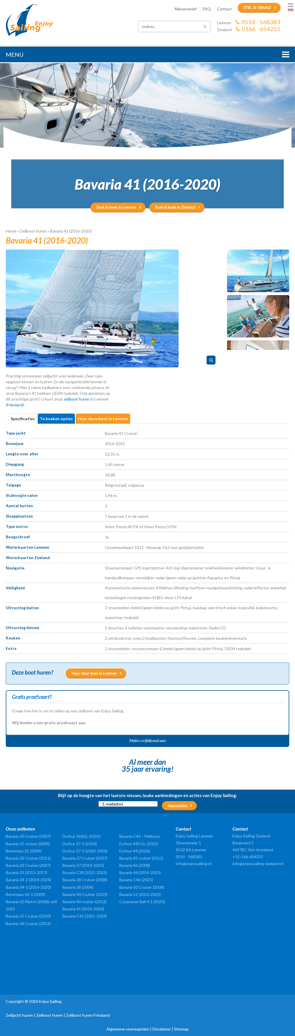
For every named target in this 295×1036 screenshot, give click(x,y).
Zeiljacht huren (19, 1015)
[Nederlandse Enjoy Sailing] (291, 5)
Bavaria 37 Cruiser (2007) (85, 858)
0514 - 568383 (260, 21)
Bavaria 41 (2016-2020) (83, 908)
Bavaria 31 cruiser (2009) (28, 843)
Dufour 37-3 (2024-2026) (85, 850)
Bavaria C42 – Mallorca (139, 836)
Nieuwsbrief (186, 8)
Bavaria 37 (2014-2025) (83, 865)
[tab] (23, 419)
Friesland (15, 404)
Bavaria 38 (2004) (78, 887)
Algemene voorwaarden (127, 1028)
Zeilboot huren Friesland (88, 1015)
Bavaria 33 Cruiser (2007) (28, 865)
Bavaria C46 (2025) (136, 879)
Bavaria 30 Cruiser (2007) (28, 836)
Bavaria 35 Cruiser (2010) (28, 916)
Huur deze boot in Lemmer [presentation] (103, 418)
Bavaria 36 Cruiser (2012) (28, 923)
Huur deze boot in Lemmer (94, 673)
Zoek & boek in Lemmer (116, 207)
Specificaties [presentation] (23, 418)
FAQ (207, 8)
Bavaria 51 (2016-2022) (140, 894)
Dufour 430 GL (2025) (138, 843)
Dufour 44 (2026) (134, 850)
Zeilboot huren (33, 231)
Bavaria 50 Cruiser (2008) (141, 887)
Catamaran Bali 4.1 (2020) (142, 901)
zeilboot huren (77, 399)
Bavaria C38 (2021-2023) (85, 872)
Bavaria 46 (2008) (134, 865)
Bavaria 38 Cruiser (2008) (85, 879)
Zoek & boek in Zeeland (175, 207)
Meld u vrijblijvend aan (147, 740)
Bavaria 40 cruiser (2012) (85, 901)
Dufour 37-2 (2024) (80, 843)
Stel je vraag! (257, 7)
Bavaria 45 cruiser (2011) (141, 858)
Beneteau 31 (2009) (23, 850)
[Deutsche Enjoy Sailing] (291, 10)
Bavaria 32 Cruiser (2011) (28, 858)
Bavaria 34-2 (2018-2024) (28, 879)
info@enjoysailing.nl (193, 863)
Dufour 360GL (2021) (82, 836)
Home (11, 231)
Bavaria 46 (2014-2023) (140, 872)
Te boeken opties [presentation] (56, 418)
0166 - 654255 (261, 28)
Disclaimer (161, 1028)
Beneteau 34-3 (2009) (25, 894)
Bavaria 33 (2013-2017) (26, 872)
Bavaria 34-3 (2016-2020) (28, 887)
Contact (224, 8)
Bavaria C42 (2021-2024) (85, 916)
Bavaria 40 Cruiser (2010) (85, 894)
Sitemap (181, 1028)
